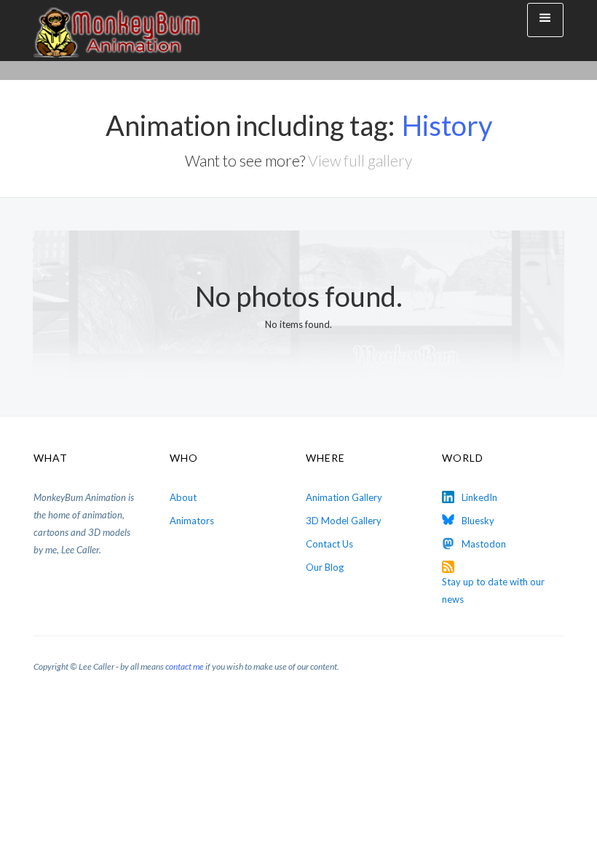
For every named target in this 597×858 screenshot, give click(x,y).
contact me (184, 666)
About (183, 497)
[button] (545, 20)
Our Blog (325, 567)
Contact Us (329, 544)
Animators (192, 520)
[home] (117, 30)
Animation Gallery (344, 497)
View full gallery (360, 160)
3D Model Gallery (343, 520)
